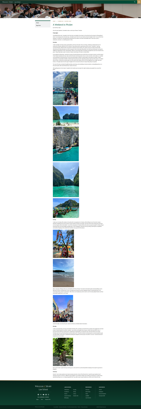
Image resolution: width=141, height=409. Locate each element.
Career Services (67, 395)
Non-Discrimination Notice (72, 407)
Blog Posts (38, 25)
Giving (74, 391)
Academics (66, 391)
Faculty (74, 389)
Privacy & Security (84, 407)
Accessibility (56, 407)
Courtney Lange (67, 21)
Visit (42, 399)
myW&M (87, 395)
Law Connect (88, 397)
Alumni (65, 393)
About (37, 22)
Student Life (75, 395)
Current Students (102, 393)
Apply (37, 399)
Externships (88, 391)
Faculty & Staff (102, 395)
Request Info (47, 399)
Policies (79, 407)
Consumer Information (63, 407)
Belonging (66, 397)
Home (54, 21)
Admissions (66, 389)
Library (74, 393)
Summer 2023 (60, 21)
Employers (101, 391)
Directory (87, 389)
